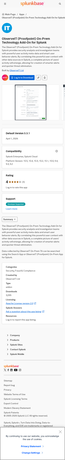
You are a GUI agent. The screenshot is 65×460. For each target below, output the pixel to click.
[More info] (56, 151)
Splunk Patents (11, 412)
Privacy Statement (31, 446)
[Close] (60, 431)
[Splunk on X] (5, 370)
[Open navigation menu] (5, 3)
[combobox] (10, 219)
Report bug (9, 385)
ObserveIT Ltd (17, 70)
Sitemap (8, 380)
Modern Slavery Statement (17, 408)
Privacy (7, 389)
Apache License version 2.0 (21, 303)
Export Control (11, 403)
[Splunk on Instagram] (20, 370)
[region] (32, 443)
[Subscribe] (44, 77)
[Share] (38, 77)
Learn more (11, 208)
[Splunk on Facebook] (8, 370)
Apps (21, 14)
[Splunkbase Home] (32, 3)
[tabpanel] (32, 274)
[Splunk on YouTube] (16, 370)
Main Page (10, 14)
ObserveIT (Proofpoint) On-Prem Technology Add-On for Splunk (33, 17)
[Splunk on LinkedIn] (11, 370)
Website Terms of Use (14, 394)
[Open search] (59, 3)
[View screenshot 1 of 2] (30, 102)
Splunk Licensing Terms (15, 398)
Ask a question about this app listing (25, 311)
